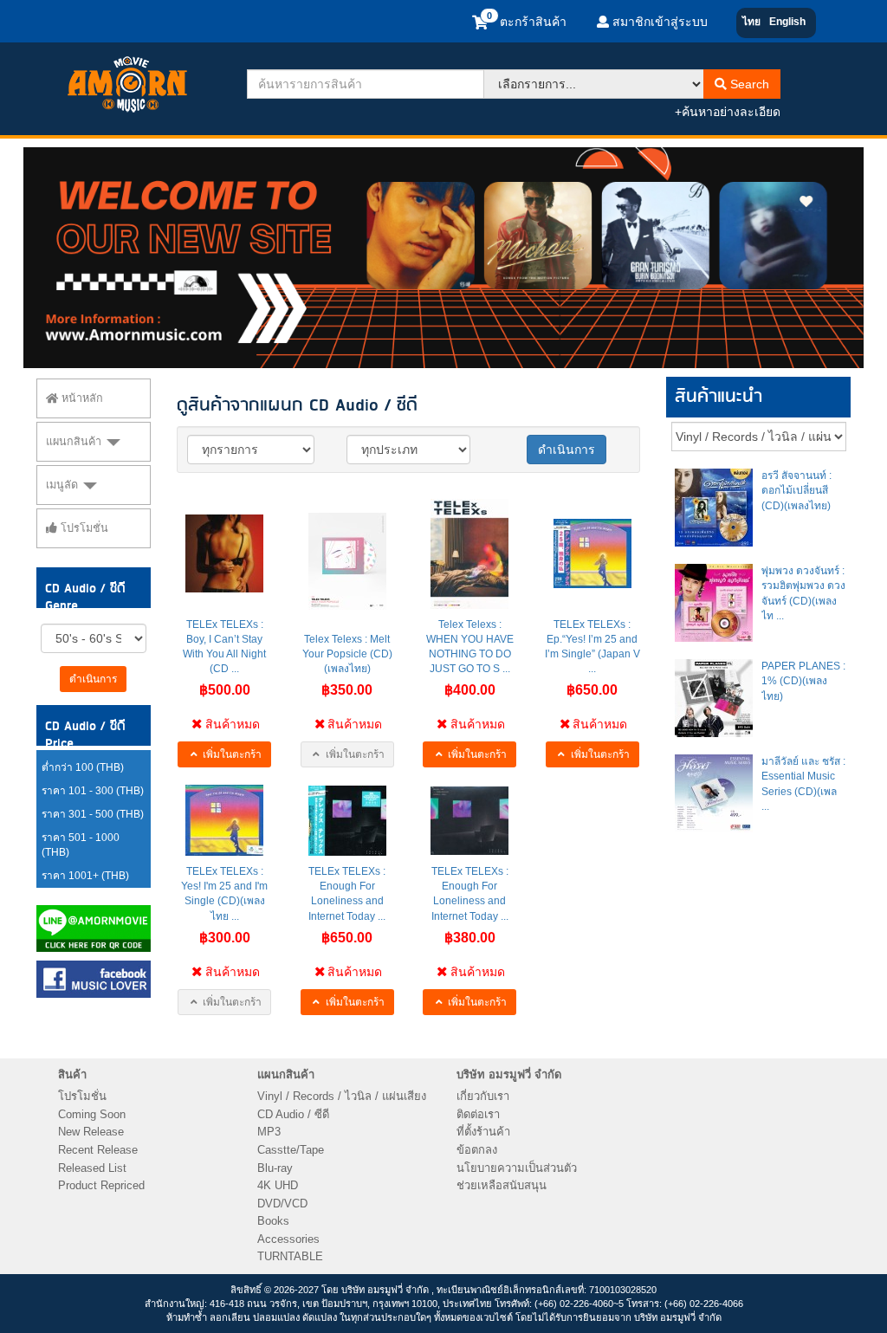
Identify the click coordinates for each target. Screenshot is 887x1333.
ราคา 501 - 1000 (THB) (81, 845)
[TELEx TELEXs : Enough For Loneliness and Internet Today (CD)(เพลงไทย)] (469, 820)
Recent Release (98, 1149)
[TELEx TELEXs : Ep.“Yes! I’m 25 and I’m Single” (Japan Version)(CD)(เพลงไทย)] (592, 553)
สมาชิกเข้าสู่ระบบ (658, 22)
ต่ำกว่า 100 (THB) (83, 767)
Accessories (288, 1239)
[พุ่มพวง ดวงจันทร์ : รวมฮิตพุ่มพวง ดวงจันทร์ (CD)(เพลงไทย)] (714, 603)
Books (273, 1220)
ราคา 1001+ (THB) (85, 876)
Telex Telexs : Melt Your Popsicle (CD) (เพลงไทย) (347, 654)
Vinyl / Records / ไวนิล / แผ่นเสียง (341, 1096)
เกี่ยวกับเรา (482, 1096)
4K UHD (277, 1185)
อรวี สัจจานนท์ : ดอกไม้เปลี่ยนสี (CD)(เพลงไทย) (796, 490)
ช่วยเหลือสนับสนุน (501, 1185)
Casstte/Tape (290, 1149)
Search (748, 84)
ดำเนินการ (93, 679)
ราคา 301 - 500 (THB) (93, 814)
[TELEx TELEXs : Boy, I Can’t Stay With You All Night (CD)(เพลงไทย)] (224, 553)
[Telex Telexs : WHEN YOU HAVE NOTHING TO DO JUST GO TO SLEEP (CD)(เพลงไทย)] (469, 554)
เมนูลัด (63, 485)
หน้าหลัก (80, 398)
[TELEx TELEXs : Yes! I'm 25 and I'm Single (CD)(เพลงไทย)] (224, 820)
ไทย (751, 22)
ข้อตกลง (476, 1149)
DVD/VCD (282, 1203)
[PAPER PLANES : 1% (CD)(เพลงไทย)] (714, 698)
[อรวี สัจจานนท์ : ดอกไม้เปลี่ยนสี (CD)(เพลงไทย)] (714, 508)
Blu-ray (275, 1168)
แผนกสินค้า (75, 442)
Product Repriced (101, 1185)
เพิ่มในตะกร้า (231, 754)
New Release (91, 1131)
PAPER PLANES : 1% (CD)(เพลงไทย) (803, 681)
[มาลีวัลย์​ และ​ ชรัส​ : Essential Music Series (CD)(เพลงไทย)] (714, 793)
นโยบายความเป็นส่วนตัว (516, 1168)
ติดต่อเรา (478, 1114)
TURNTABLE (290, 1256)
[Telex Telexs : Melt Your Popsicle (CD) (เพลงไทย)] (347, 561)
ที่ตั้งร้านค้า (483, 1131)
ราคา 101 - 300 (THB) (93, 791)
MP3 (269, 1131)
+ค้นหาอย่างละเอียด (727, 112)
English (787, 22)
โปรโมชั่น (82, 528)
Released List (92, 1168)
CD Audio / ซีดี (293, 1114)
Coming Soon (92, 1114)
